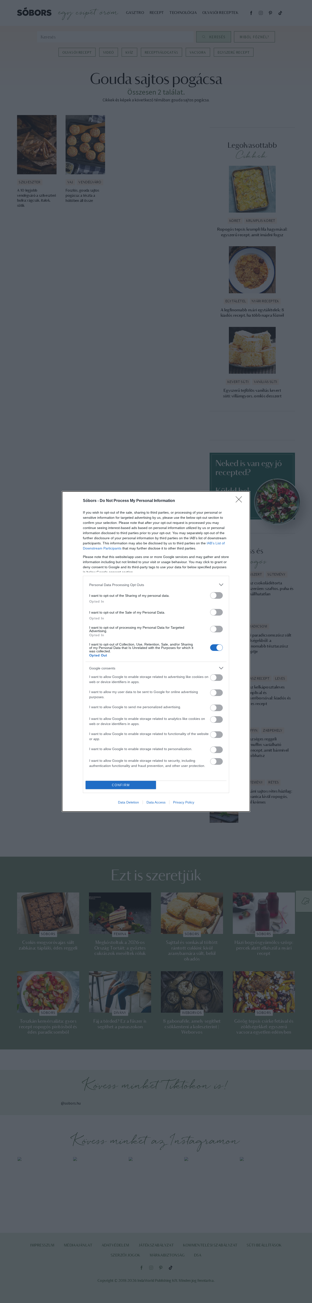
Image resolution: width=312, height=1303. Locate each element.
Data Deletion (128, 802)
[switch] (216, 595)
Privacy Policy (183, 802)
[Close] (240, 501)
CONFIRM (121, 785)
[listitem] (156, 584)
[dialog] (156, 651)
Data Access (156, 802)
